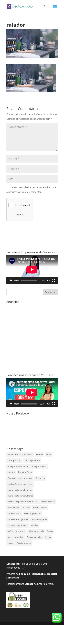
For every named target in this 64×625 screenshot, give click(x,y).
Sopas (50, 531)
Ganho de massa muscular (20, 478)
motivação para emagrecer (20, 484)
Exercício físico (25, 472)
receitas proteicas (32, 513)
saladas (34, 525)
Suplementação (34, 537)
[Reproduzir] (10, 280)
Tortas (48, 537)
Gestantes (40, 478)
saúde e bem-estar (16, 531)
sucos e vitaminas (16, 537)
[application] (32, 269)
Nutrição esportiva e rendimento (22, 501)
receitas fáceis (14, 513)
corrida (39, 454)
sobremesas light (36, 531)
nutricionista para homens (20, 489)
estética (11, 472)
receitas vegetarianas (18, 525)
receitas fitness (40, 507)
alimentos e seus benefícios (20, 454)
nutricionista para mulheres (20, 495)
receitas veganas (39, 519)
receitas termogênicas (18, 519)
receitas (26, 507)
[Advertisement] (32, 337)
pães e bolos (13, 507)
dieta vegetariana (32, 460)
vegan (10, 543)
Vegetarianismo (24, 543)
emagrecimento (39, 466)
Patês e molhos (48, 501)
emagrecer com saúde (18, 466)
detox (48, 454)
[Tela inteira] (53, 280)
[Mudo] (48, 280)
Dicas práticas (14, 460)
